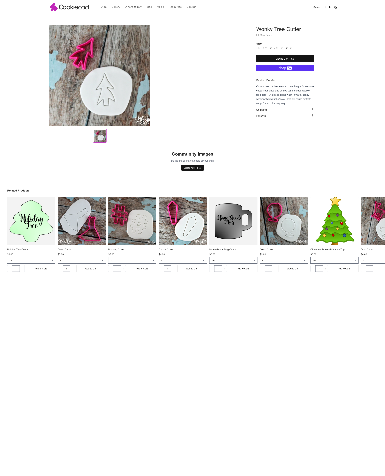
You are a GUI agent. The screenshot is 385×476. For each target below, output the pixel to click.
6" (291, 48)
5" (286, 48)
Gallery (115, 7)
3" (271, 48)
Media (160, 7)
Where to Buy (133, 7)
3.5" (265, 48)
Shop (103, 7)
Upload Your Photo (193, 167)
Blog (149, 7)
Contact (191, 7)
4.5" (276, 48)
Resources (175, 7)
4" (282, 48)
